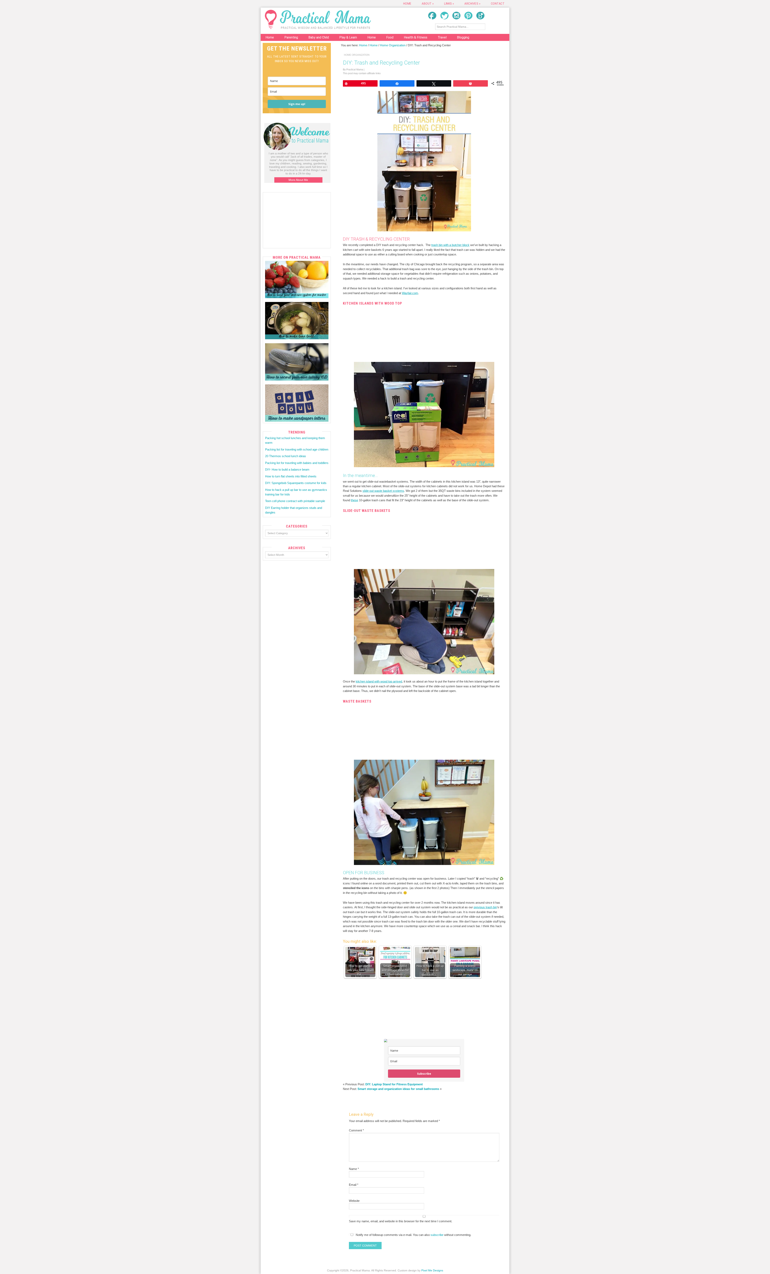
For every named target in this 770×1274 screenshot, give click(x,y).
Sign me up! (296, 104)
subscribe (437, 1235)
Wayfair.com (410, 293)
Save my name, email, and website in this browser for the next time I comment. (400, 1221)
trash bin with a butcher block (450, 245)
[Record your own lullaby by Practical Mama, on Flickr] (296, 362)
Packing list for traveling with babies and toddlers (296, 463)
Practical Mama (318, 19)
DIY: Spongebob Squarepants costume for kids (295, 483)
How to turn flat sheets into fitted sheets (290, 476)
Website (354, 1200)
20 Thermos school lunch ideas (285, 456)
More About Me (298, 179)
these (354, 500)
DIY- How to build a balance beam (287, 469)
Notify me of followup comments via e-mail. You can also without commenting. (413, 1235)
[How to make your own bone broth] (296, 320)
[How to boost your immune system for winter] (296, 279)
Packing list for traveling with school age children (296, 449)
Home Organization (357, 55)
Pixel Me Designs (432, 1270)
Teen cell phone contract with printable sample (295, 501)
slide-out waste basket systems (383, 490)
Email (353, 1184)
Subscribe (424, 1074)
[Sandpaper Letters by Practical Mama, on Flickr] (296, 403)
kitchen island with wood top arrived (379, 681)
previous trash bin (485, 907)
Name (354, 1169)
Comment (356, 1130)
